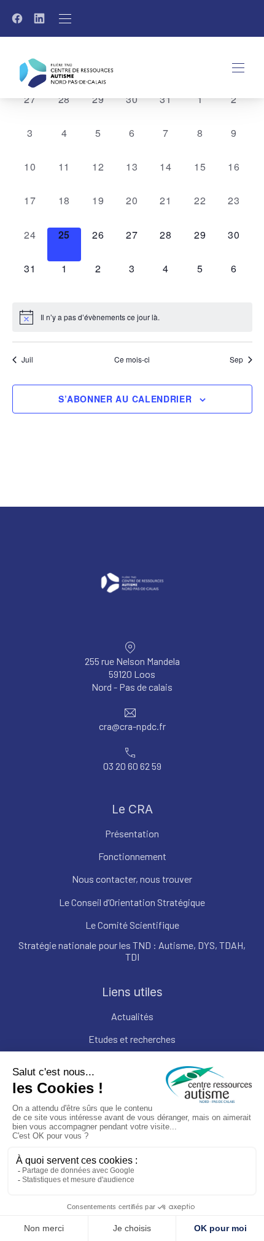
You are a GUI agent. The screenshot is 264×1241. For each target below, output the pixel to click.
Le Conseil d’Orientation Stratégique (132, 901)
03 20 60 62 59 (132, 766)
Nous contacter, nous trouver (132, 879)
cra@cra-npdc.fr (132, 726)
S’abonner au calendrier (125, 399)
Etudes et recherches (132, 1039)
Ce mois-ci (132, 359)
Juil (27, 359)
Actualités (132, 1016)
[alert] (132, 317)
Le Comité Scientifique (132, 924)
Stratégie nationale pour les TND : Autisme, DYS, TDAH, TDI (132, 950)
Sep (236, 359)
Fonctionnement (132, 856)
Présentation (132, 833)
